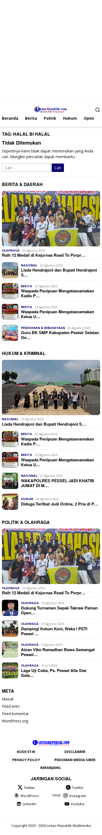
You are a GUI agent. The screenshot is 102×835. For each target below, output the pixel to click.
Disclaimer (74, 751)
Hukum (27, 499)
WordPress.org (15, 720)
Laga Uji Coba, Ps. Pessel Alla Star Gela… (54, 673)
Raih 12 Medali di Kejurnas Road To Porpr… (43, 255)
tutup (56, 795)
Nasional (29, 265)
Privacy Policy (26, 759)
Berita (26, 286)
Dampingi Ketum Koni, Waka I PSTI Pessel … (54, 631)
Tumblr (78, 787)
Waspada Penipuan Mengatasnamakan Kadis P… (57, 293)
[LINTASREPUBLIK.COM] (51, 109)
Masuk (8, 699)
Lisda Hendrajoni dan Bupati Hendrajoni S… (59, 272)
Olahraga (11, 250)
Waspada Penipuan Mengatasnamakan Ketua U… (57, 314)
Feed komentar (15, 713)
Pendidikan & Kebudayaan (43, 328)
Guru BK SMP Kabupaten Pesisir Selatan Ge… (60, 335)
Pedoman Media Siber (74, 759)
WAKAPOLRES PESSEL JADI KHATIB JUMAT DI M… (57, 483)
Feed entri (11, 706)
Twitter (29, 787)
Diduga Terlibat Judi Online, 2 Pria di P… (59, 503)
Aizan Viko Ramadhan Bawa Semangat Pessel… (58, 652)
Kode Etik (26, 751)
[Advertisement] (51, 51)
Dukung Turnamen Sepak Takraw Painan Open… (59, 610)
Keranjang (50, 767)
